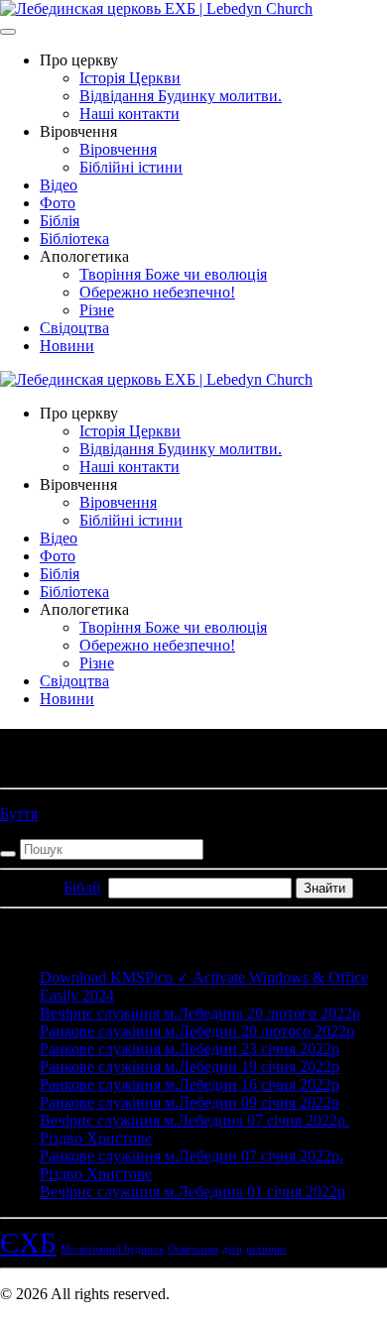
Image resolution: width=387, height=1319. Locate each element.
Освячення (193, 1249)
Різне (96, 309)
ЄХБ (28, 1243)
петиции (266, 1249)
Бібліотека (74, 238)
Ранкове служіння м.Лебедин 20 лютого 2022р (197, 1030)
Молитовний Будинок (112, 1249)
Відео (58, 185)
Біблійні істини (131, 167)
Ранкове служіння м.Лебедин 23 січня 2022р (189, 1048)
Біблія (59, 220)
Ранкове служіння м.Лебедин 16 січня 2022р (189, 1084)
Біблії (82, 887)
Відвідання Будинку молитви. (180, 95)
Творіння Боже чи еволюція (173, 274)
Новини (67, 345)
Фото (57, 202)
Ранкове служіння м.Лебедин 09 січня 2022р (189, 1102)
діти (232, 1249)
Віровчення (118, 149)
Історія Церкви (130, 77)
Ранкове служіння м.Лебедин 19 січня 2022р (189, 1066)
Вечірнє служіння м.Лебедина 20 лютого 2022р (200, 1013)
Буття (19, 813)
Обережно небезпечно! (157, 292)
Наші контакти (129, 113)
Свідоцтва (74, 327)
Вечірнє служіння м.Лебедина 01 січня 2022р (192, 1191)
